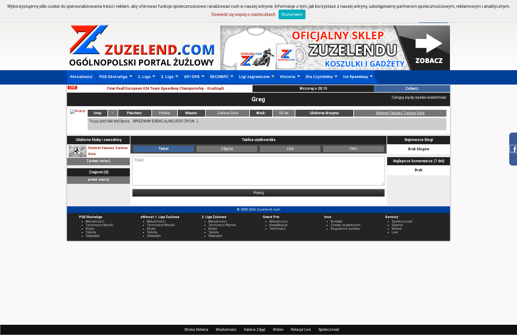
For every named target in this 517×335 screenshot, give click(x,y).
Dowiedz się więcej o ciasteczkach (244, 14)
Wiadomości (226, 330)
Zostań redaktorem (346, 225)
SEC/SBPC (219, 77)
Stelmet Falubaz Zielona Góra (400, 113)
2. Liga (167, 77)
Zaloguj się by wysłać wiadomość (418, 97)
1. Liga (144, 77)
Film (353, 149)
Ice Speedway (355, 77)
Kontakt (336, 221)
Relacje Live (301, 330)
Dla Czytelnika (319, 77)
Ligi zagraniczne (254, 77)
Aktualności (81, 77)
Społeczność (328, 330)
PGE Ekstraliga (113, 77)
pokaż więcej (98, 179)
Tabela (91, 232)
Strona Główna (196, 330)
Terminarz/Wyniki (99, 225)
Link (290, 149)
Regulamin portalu (345, 229)
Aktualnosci (278, 221)
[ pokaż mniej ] (98, 161)
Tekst (163, 149)
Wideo (278, 330)
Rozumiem (292, 14)
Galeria (397, 225)
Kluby (90, 229)
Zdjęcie (227, 149)
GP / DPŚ (192, 77)
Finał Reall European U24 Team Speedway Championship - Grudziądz (165, 88)
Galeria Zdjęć (254, 330)
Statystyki (93, 236)
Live (395, 232)
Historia (287, 77)
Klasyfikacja (278, 225)
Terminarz (277, 229)
